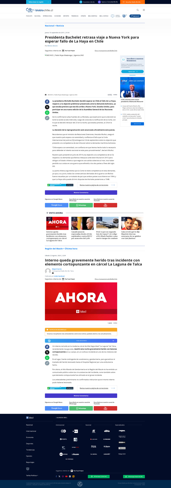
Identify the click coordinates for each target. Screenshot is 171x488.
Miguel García (57, 269)
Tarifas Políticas (31, 475)
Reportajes (30, 462)
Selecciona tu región (36, 2)
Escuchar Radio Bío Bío (133, 2)
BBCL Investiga (92, 16)
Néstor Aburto (53, 46)
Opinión (83, 16)
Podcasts (29, 16)
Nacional (38, 16)
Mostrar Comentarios (81, 192)
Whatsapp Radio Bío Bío (135, 476)
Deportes (66, 16)
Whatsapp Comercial (100, 476)
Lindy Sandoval (59, 276)
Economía (58, 16)
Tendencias (74, 16)
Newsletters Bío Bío (89, 2)
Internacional (47, 16)
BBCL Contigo (104, 16)
